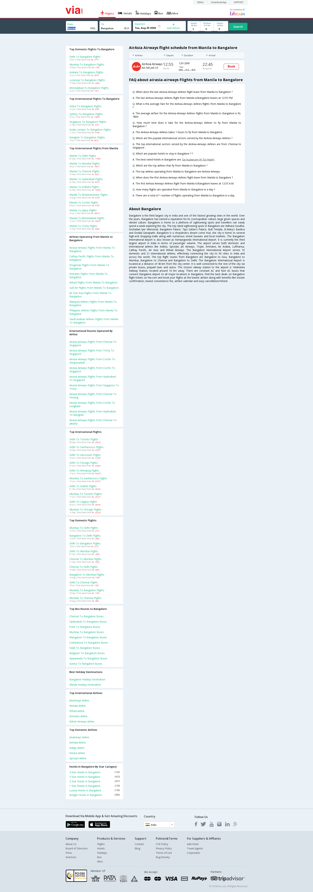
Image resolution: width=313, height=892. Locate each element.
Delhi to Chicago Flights (83, 462)
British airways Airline (81, 721)
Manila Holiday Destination (85, 684)
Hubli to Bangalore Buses (84, 648)
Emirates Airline (78, 716)
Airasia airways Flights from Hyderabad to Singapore (92, 378)
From (70, 24)
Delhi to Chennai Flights (83, 582)
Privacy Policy (164, 848)
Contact (139, 844)
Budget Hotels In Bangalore (94, 795)
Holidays (102, 852)
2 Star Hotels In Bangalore (94, 781)
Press (69, 852)
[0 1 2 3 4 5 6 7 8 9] (207, 29)
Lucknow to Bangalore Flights (87, 80)
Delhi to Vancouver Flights (85, 455)
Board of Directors (77, 848)
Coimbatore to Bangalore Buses (88, 642)
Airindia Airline (77, 705)
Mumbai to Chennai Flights (85, 598)
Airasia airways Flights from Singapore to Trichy (94, 387)
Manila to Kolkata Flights (84, 187)
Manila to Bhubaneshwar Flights (88, 194)
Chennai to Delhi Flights (83, 566)
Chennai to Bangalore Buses (86, 616)
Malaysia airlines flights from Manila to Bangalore (93, 303)
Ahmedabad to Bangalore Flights (89, 88)
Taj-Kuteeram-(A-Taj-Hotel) (198, 159)
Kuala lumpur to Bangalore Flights (90, 129)
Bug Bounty (163, 857)
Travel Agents (195, 848)
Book (231, 66)
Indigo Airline (76, 747)
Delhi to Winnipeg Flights (84, 470)
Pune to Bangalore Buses (84, 627)
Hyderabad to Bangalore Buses (88, 621)
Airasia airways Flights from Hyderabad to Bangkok (92, 413)
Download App (218, 2)
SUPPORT (239, 2)
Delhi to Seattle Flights (83, 486)
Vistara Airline (77, 753)
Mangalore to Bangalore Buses (88, 637)
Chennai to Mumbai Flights (85, 559)
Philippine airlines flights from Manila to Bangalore (93, 312)
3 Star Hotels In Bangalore (94, 776)
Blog (137, 848)
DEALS (200, 2)
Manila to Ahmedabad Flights (86, 218)
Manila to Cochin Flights (83, 202)
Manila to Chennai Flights (84, 171)
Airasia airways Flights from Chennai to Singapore (92, 343)
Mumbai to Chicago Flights (85, 509)
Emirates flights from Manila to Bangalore (88, 275)
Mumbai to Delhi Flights (83, 528)
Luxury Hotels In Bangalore (94, 790)
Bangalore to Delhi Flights (85, 535)
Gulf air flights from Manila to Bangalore (94, 287)
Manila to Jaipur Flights (83, 210)
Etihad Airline (76, 711)
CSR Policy (162, 844)
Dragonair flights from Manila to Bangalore (89, 266)
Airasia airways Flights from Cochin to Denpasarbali (92, 360)
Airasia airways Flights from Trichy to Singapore (91, 352)
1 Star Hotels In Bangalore (94, 786)
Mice (100, 861)
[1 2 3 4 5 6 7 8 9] (194, 29)
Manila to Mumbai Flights (84, 163)
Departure (140, 23)
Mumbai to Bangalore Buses (86, 632)
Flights (101, 844)
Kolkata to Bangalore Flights (86, 72)
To (102, 24)
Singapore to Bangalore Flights (87, 121)
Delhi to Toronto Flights (83, 439)
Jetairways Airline (79, 700)
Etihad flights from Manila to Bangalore (93, 282)
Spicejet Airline (77, 758)
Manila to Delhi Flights (82, 155)
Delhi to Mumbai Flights (83, 551)
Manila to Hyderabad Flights (86, 179)
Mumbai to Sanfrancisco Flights (88, 478)
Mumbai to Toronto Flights (85, 494)
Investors (71, 857)
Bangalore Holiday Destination (87, 679)
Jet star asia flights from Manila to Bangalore (90, 294)
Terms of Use (164, 852)
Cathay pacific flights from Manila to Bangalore (91, 258)
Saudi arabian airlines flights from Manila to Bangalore (93, 320)
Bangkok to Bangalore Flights (87, 137)
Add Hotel (193, 844)
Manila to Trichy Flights (83, 226)
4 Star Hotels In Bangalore (94, 772)
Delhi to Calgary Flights (83, 501)
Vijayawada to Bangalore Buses (88, 658)
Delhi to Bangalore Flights (85, 56)
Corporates (193, 852)
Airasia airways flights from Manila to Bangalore (92, 249)
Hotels (101, 848)
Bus (99, 857)
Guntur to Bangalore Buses (85, 663)
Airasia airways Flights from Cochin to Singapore (92, 369)
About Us (71, 844)
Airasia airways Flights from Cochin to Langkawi (92, 404)
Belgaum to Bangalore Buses (87, 653)
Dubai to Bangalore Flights (85, 106)
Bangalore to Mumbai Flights (86, 574)
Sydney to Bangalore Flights (86, 114)
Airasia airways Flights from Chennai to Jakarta (92, 421)
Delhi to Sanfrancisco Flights (86, 447)
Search (238, 27)
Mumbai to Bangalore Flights (86, 64)
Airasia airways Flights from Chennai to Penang (92, 395)
